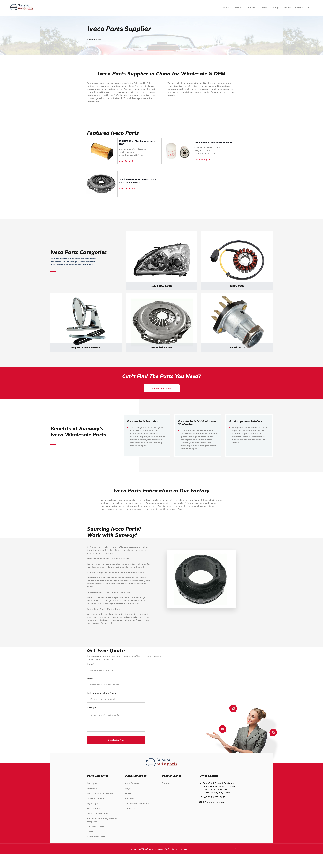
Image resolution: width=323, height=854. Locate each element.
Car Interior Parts (95, 826)
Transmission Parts (96, 798)
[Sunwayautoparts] (21, 8)
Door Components (96, 836)
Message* (92, 707)
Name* (90, 664)
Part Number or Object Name (101, 693)
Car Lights (92, 783)
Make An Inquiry (127, 161)
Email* (90, 678)
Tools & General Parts (97, 813)
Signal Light (93, 803)
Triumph (166, 783)
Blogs (127, 788)
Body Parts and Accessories (100, 793)
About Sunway (132, 783)
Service (128, 793)
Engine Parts (93, 788)
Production (130, 798)
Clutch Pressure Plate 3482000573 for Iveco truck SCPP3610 (138, 181)
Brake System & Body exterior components (102, 820)
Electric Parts (93, 808)
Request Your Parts (161, 388)
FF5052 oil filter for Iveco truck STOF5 (213, 142)
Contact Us (130, 808)
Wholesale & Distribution (137, 803)
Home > (91, 39)
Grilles (90, 831)
